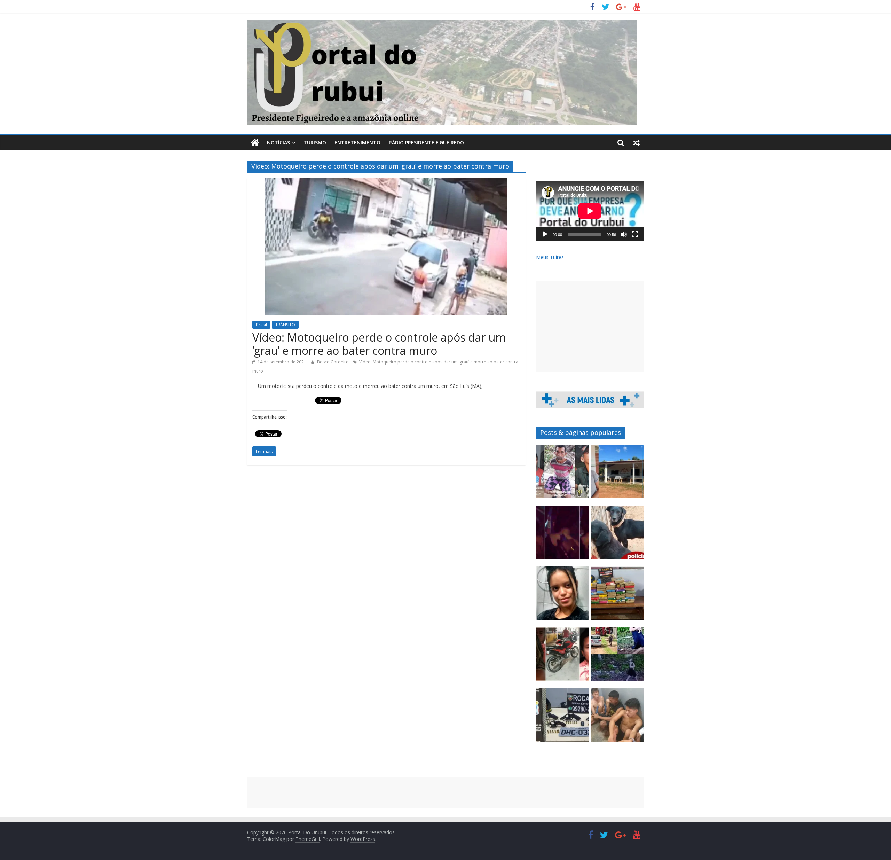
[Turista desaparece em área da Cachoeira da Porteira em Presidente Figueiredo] (562, 596)
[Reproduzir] (545, 234)
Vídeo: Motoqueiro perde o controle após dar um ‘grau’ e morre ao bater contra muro (379, 344)
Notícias (278, 142)
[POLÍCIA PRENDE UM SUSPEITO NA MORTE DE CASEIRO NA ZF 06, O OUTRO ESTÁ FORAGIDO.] (562, 474)
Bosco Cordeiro (333, 362)
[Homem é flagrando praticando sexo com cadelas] (617, 535)
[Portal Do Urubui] (255, 142)
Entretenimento (357, 142)
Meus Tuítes (550, 257)
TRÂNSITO (285, 325)
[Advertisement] (590, 326)
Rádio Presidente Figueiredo (426, 142)
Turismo (314, 142)
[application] (590, 211)
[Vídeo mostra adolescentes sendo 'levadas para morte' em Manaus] (562, 535)
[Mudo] (623, 234)
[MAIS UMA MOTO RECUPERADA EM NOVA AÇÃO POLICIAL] (562, 657)
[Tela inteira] (634, 234)
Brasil (261, 325)
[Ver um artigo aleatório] (636, 142)
